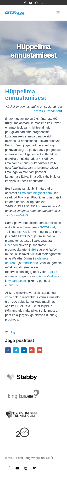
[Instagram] (36, 2)
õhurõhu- (11, 263)
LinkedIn (24, 350)
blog (12, 332)
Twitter (16, 350)
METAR (21, 231)
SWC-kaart (47, 227)
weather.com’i (17, 280)
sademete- (42, 258)
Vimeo (34, 468)
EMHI (32, 249)
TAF (34, 231)
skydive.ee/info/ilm (17, 215)
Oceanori (11, 245)
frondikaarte (30, 263)
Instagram (25, 468)
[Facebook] (24, 2)
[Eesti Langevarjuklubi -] (14, 12)
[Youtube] (30, 2)
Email (40, 350)
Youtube (17, 468)
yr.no (8, 297)
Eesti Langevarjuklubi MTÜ (34, 458)
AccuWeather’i (49, 276)
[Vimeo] (42, 2)
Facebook (8, 350)
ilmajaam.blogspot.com (36, 193)
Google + (32, 350)
